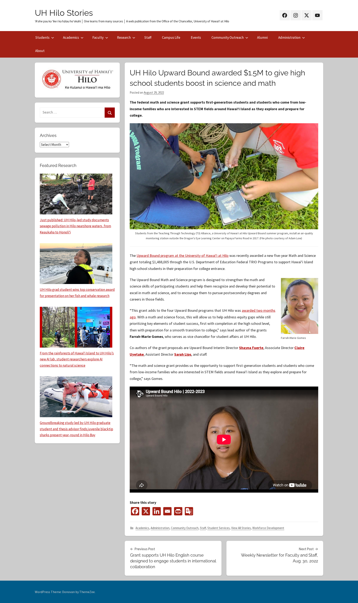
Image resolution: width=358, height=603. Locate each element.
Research (124, 37)
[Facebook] (135, 511)
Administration (289, 37)
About (40, 50)
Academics (71, 37)
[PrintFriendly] (178, 511)
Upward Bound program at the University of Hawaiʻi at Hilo (183, 255)
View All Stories (241, 528)
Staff (147, 37)
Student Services (218, 528)
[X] (146, 511)
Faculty (98, 37)
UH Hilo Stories (64, 13)
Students (42, 37)
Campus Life (171, 37)
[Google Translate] (189, 511)
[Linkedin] (157, 511)
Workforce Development (268, 528)
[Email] (167, 511)
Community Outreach (228, 37)
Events (196, 37)
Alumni (262, 37)
